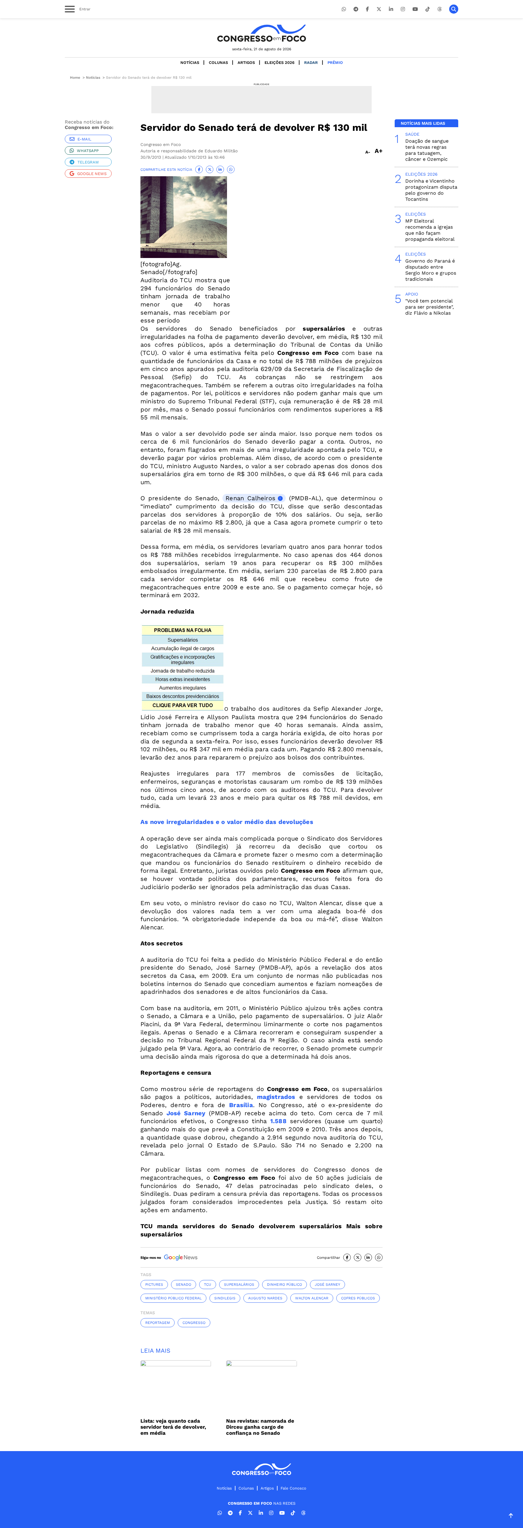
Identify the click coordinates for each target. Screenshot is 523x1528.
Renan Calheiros (250, 498)
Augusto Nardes (265, 1298)
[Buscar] (453, 9)
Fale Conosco (293, 1488)
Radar (311, 62)
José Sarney (186, 1113)
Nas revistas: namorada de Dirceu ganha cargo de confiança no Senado (260, 1427)
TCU (207, 1284)
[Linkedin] (391, 9)
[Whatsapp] (344, 9)
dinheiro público (284, 1284)
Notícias (189, 62)
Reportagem (157, 1323)
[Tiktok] (428, 9)
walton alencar (311, 1298)
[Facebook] (367, 9)
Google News (92, 173)
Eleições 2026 (279, 62)
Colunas (218, 62)
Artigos (246, 62)
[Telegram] (356, 9)
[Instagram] (403, 9)
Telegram (88, 162)
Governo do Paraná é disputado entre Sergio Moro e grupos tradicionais (430, 270)
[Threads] (439, 9)
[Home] (261, 33)
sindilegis (224, 1298)
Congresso (194, 1323)
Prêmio (335, 62)
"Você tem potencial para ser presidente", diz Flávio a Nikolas (429, 307)
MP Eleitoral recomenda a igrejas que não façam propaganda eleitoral (430, 230)
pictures (154, 1284)
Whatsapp (88, 150)
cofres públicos (358, 1298)
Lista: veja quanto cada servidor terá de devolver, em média (173, 1427)
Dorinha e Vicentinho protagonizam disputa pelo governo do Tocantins (431, 190)
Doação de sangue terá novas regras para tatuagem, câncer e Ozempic (427, 150)
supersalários (239, 1284)
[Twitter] (379, 9)
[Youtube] (415, 9)
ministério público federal (173, 1298)
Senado (183, 1284)
